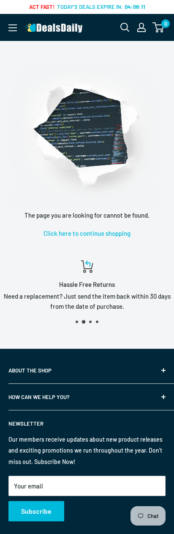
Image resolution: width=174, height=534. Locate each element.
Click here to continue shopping (87, 233)
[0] (158, 27)
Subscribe (36, 511)
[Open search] (125, 27)
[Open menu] (12, 27)
